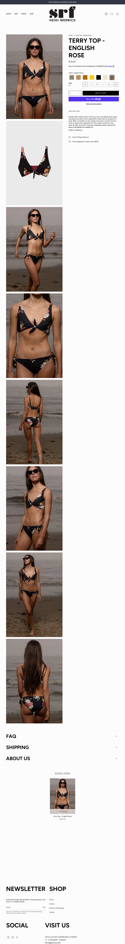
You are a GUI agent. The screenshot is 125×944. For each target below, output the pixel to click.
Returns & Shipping (56, 908)
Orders (52, 904)
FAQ (11, 736)
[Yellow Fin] (92, 77)
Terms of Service (17, 913)
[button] (16, 14)
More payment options (93, 104)
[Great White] (72, 77)
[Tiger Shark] (85, 77)
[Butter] (105, 77)
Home (71, 35)
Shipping (17, 747)
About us (18, 758)
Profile (51, 912)
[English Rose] (112, 77)
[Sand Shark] (78, 77)
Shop (51, 900)
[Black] (98, 77)
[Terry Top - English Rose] (62, 796)
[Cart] (117, 14)
